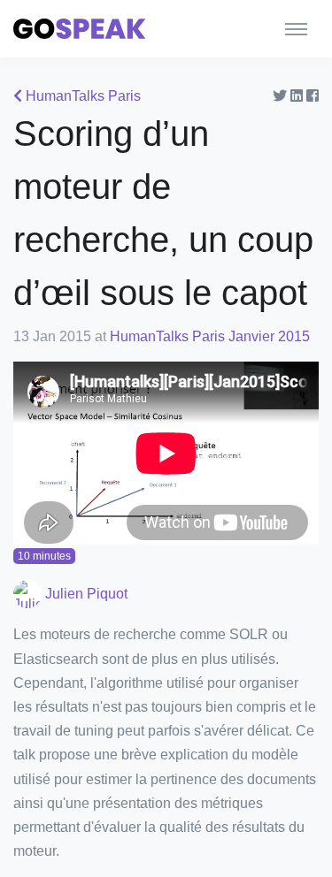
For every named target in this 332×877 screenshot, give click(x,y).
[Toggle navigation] (296, 28)
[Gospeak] (79, 29)
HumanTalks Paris (81, 95)
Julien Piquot (84, 593)
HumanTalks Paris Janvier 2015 (210, 336)
